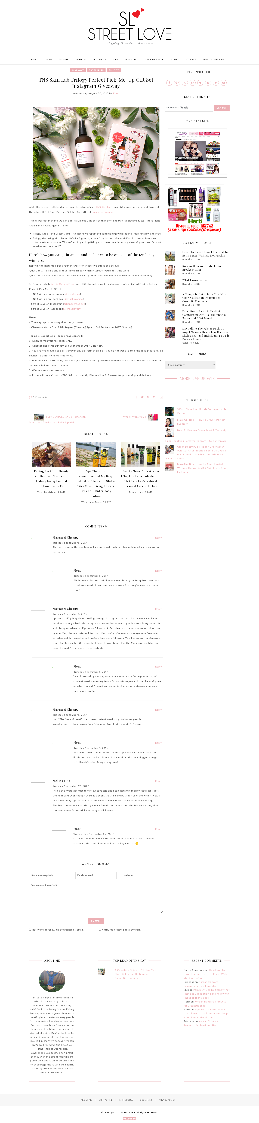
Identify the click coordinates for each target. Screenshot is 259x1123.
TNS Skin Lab (96, 70)
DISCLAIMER (146, 1100)
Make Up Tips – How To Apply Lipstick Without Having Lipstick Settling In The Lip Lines (201, 468)
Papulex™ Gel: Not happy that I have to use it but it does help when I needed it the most (207, 993)
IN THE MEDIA (126, 1100)
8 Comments (40, 397)
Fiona (116, 93)
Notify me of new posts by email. (121, 929)
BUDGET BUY (131, 59)
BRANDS (175, 59)
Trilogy (114, 70)
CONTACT (191, 59)
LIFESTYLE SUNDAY (155, 59)
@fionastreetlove (74, 303)
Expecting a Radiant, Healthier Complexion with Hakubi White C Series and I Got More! (204, 314)
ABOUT (35, 59)
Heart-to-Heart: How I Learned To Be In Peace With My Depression (205, 253)
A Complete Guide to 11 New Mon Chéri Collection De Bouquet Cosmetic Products (204, 297)
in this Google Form (63, 284)
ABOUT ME (86, 1100)
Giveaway (78, 70)
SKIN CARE (64, 59)
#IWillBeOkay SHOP (214, 59)
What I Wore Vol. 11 (194, 280)
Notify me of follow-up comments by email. (58, 929)
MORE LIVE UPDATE (197, 378)
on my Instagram (102, 211)
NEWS (49, 59)
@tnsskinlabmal (74, 298)
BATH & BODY (99, 59)
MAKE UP (81, 59)
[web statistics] (129, 1119)
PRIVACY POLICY (167, 1100)
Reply (158, 537)
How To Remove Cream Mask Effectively (201, 430)
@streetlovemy (72, 308)
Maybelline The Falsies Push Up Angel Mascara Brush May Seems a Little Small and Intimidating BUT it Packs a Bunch (205, 334)
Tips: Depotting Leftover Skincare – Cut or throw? (195, 440)
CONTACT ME (105, 1100)
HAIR (115, 59)
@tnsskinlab (72, 293)
